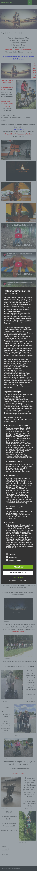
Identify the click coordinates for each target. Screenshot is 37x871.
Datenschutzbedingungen (18, 580)
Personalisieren (18, 577)
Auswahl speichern (18, 573)
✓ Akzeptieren (18, 567)
